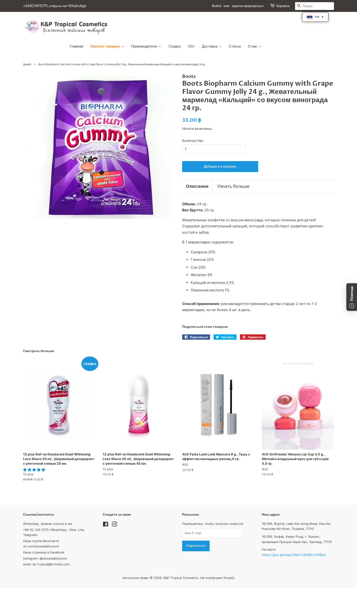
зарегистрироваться (248, 6)
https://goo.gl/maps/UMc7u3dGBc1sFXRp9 (293, 555)
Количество (192, 140)
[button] (34, 469)
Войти (216, 6)
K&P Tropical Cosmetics (180, 578)
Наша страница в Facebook (43, 552)
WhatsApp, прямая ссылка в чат (47, 524)
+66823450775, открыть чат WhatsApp (54, 6)
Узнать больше (233, 186)
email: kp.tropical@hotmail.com (46, 564)
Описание (197, 186)
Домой (27, 64)
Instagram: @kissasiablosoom (45, 558)
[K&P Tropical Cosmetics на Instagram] (114, 525)
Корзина (282, 6)
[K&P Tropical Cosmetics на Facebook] (105, 525)
